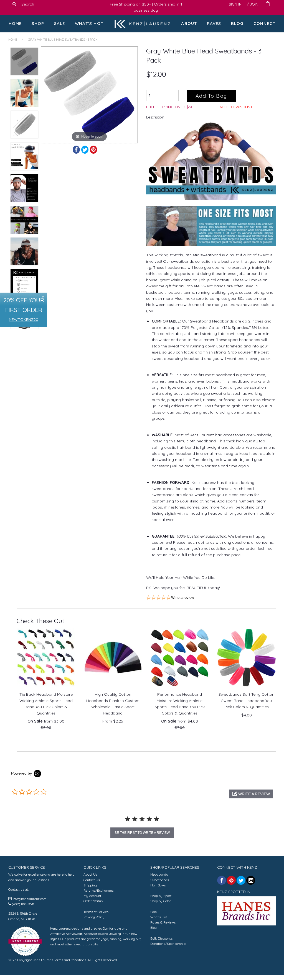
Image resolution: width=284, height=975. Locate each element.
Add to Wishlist (236, 106)
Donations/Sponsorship (168, 944)
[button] (251, 794)
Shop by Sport (160, 896)
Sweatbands (159, 880)
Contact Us (91, 880)
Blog (237, 23)
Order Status (93, 901)
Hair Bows (158, 885)
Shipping (90, 885)
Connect (264, 23)
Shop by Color (160, 901)
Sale (59, 23)
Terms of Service (95, 912)
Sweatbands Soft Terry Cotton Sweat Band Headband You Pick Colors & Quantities (246, 700)
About (189, 23)
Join (254, 4)
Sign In (235, 4)
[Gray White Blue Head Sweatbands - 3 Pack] (24, 61)
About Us (90, 874)
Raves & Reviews (163, 922)
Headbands (159, 874)
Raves (214, 23)
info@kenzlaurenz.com (29, 899)
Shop (38, 23)
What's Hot (89, 23)
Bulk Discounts (161, 938)
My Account (92, 896)
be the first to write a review (142, 833)
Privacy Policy (94, 917)
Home (15, 23)
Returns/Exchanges (98, 890)
